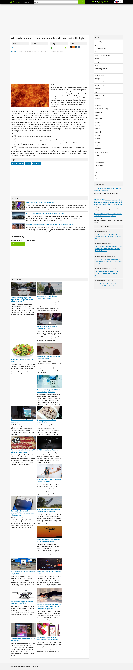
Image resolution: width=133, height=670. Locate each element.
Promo (97, 125)
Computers (98, 62)
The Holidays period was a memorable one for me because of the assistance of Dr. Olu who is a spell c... (108, 261)
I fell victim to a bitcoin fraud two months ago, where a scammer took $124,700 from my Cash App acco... (108, 236)
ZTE (96, 179)
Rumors (97, 139)
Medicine (98, 102)
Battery (21, 163)
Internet (97, 89)
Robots (97, 135)
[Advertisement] (66, 19)
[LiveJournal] (76, 47)
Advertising (98, 42)
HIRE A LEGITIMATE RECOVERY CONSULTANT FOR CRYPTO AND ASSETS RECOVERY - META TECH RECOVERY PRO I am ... (108, 249)
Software (98, 149)
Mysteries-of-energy (101, 109)
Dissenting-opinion (101, 69)
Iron (96, 92)
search (81, 2)
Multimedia (98, 105)
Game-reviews (99, 85)
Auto (96, 45)
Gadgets (14, 163)
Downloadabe (99, 72)
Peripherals (98, 119)
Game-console (100, 82)
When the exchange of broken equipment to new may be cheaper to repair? (50, 224)
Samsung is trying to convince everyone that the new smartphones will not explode (22, 513)
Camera (97, 58)
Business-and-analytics (102, 55)
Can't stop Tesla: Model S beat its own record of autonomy (45, 213)
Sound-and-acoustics (102, 152)
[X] (71, 47)
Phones (97, 122)
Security (27, 163)
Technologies (99, 162)
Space (97, 155)
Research (98, 132)
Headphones (36, 163)
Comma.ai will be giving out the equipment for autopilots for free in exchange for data (22, 300)
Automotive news (100, 48)
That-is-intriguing (100, 169)
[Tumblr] (79, 47)
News (97, 115)
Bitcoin (97, 52)
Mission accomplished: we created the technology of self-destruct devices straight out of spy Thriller (49, 606)
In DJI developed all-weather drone (48, 450)
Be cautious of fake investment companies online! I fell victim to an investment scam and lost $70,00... (108, 273)
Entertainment (99, 75)
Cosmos (98, 65)
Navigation (98, 112)
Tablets (97, 159)
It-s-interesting (99, 95)
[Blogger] (73, 47)
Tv (96, 172)
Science (97, 142)
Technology (99, 165)
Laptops (97, 99)
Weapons (98, 175)
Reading (97, 129)
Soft (96, 145)
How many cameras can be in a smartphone (40, 202)
